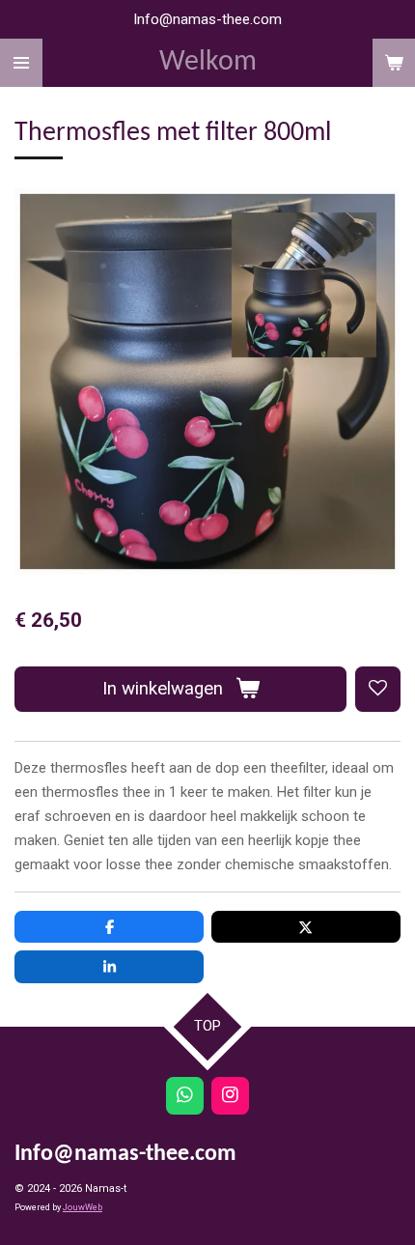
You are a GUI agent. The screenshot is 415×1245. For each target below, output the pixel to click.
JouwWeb (82, 1207)
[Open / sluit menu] (21, 63)
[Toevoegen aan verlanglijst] (378, 689)
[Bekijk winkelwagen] (394, 63)
